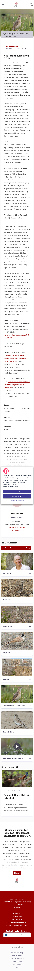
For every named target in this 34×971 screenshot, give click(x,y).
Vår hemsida (17, 913)
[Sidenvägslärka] (17, 720)
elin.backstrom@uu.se (17, 527)
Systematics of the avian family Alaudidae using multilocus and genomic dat (17, 385)
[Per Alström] (17, 561)
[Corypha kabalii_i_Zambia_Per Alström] (17, 694)
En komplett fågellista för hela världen (17, 796)
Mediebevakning (17, 953)
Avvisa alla (17, 492)
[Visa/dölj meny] (3, 4)
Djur (5, 408)
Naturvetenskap (12, 408)
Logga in (17, 967)
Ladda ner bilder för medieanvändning (16, 548)
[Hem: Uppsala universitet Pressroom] (16, 4)
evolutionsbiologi (10, 420)
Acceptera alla (17, 496)
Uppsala (6, 430)
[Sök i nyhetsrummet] (31, 4)
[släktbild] (17, 667)
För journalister (17, 961)
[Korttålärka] (17, 588)
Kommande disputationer (17, 922)
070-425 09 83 (17, 530)
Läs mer (17, 873)
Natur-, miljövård (24, 408)
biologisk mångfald (23, 420)
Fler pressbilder (17, 919)
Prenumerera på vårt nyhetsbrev (17, 925)
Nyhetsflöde (17, 964)
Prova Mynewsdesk (17, 958)
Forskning (7, 411)
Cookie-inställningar (17, 500)
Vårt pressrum (17, 916)
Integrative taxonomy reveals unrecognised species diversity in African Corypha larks (15, 358)
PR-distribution (17, 956)
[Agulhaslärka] (17, 614)
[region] (17, 485)
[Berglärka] (17, 641)
